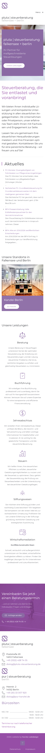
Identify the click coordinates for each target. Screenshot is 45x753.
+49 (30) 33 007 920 (16, 692)
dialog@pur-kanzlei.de (18, 696)
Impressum (30, 749)
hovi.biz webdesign (30, 737)
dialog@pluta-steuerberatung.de (23, 664)
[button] (39, 12)
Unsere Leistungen (14, 66)
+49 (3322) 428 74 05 (16, 660)
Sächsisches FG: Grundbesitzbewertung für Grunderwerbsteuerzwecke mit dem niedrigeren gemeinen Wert (23, 191)
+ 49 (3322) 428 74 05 (14, 621)
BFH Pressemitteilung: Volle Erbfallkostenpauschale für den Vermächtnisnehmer (18, 212)
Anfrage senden (15, 615)
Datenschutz (15, 749)
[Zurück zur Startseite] (5, 6)
